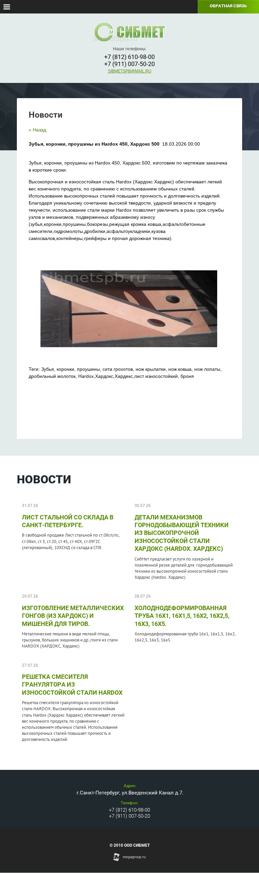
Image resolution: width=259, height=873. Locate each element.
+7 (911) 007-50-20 (129, 63)
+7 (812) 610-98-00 (129, 56)
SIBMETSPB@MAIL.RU (129, 71)
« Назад (37, 129)
